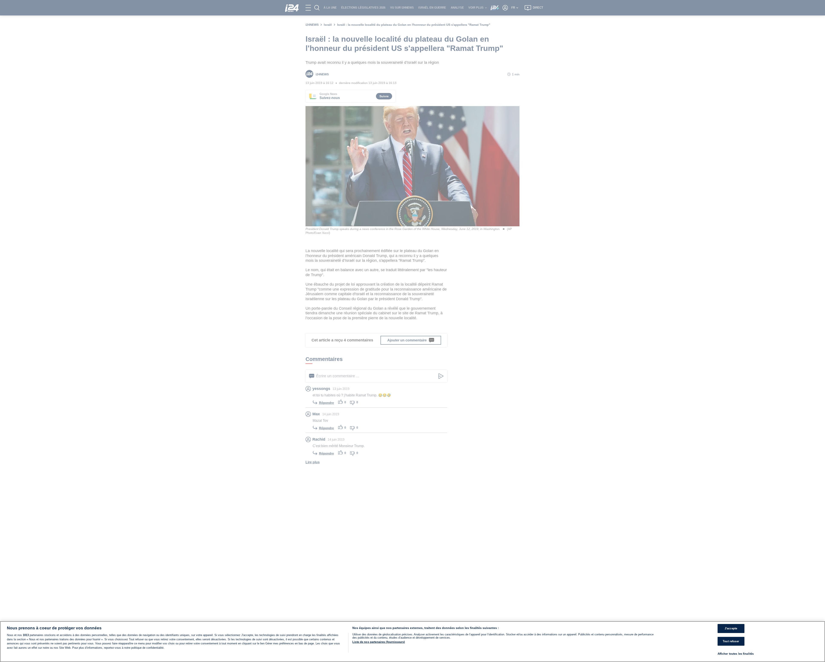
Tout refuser (731, 641)
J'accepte (731, 628)
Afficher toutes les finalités (736, 653)
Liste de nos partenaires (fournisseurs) (378, 642)
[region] (412, 641)
